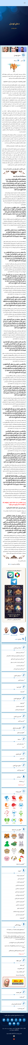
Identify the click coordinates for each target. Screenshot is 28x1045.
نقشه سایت (8, 1033)
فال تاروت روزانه (20, 875)
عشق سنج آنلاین (20, 770)
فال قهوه (22, 703)
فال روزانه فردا (21, 1008)
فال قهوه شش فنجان (19, 709)
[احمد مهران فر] (22, 50)
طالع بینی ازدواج (20, 732)
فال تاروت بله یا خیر (20, 915)
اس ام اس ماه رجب (20, 665)
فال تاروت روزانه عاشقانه (18, 911)
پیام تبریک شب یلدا (20, 975)
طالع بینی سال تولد (20, 864)
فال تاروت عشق (20, 908)
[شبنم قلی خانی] (6, 50)
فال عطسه (22, 997)
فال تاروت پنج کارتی (20, 895)
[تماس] (7, 1020)
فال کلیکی (22, 759)
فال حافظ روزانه (21, 968)
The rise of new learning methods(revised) (16, 933)
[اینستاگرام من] (12, 1020)
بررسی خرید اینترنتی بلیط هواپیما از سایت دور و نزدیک (15, 946)
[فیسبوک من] (16, 1020)
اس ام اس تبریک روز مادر (19, 669)
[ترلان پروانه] (14, 50)
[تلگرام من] (20, 1020)
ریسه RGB (21, 781)
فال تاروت (22, 918)
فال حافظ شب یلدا (20, 972)
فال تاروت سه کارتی (20, 888)
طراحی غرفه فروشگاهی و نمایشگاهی (16, 950)
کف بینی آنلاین (21, 721)
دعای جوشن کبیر (20, 744)
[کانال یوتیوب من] (14, 1023)
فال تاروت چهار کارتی (19, 892)
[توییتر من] (3, 1020)
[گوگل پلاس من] (18, 1023)
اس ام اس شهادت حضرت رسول (17, 662)
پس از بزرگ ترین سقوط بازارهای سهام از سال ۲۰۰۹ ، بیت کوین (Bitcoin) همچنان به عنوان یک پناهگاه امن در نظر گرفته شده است (14, 937)
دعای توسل (14, 23)
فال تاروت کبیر (21, 879)
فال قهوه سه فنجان (20, 706)
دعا (10, 564)
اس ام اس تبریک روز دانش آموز (17, 659)
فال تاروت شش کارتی (19, 898)
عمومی (16, 639)
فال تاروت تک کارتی (20, 885)
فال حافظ (22, 965)
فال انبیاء (22, 692)
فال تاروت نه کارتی (20, 901)
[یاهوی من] (24, 1020)
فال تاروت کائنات (20, 882)
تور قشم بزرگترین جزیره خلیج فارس (16, 942)
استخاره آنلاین (21, 680)
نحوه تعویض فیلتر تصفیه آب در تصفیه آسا (15, 929)
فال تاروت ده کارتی (20, 905)
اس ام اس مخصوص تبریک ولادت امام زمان (15, 656)
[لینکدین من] (10, 1023)
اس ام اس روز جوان (20, 652)
